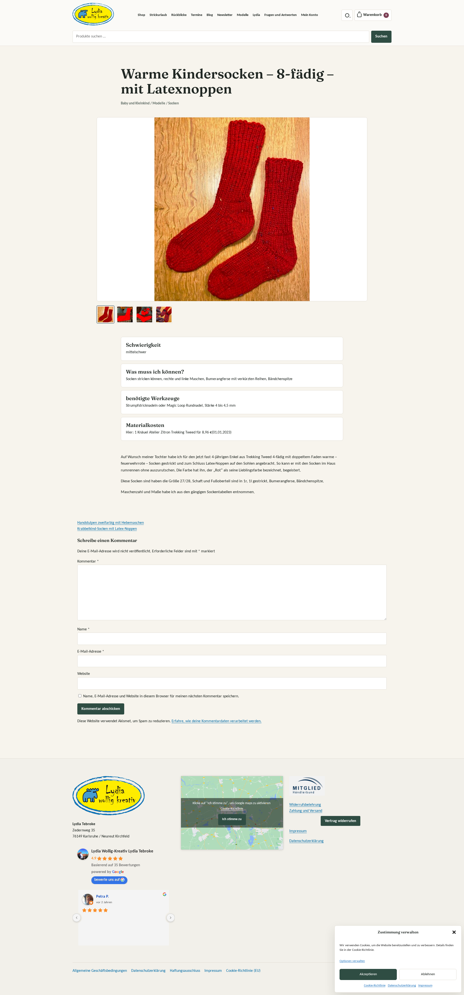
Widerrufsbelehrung (305, 805)
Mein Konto (309, 15)
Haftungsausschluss (185, 971)
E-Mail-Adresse (90, 652)
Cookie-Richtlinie (374, 985)
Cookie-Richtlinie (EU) (243, 971)
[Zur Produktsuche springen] (347, 15)
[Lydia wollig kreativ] (93, 14)
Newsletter (224, 15)
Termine (196, 15)
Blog (210, 15)
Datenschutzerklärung (402, 985)
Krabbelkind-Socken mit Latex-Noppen (107, 529)
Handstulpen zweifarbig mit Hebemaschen (110, 523)
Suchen (381, 36)
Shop (141, 15)
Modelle (242, 15)
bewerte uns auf (107, 880)
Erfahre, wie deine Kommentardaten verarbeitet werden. (216, 721)
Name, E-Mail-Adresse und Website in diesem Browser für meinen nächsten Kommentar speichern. (161, 696)
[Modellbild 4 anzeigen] (164, 314)
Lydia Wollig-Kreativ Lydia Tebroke (122, 851)
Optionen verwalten (352, 961)
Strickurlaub (158, 15)
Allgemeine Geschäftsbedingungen (99, 971)
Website (83, 674)
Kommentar (88, 561)
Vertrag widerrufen (340, 821)
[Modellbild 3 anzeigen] (144, 314)
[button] (454, 932)
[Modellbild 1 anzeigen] (105, 314)
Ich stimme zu (232, 819)
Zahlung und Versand (305, 811)
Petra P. (102, 897)
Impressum (425, 985)
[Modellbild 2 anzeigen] (125, 314)
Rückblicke (179, 15)
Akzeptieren (368, 974)
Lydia (256, 15)
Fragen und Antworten (280, 15)
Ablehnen (428, 974)
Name (83, 629)
